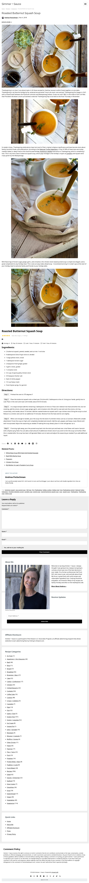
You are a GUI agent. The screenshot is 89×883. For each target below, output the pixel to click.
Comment (5, 509)
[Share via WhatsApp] (26, 443)
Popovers (9, 459)
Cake (8, 678)
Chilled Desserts (12, 688)
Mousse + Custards (13, 736)
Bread (9, 669)
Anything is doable (46, 151)
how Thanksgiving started (67, 490)
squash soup (66, 492)
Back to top (44, 880)
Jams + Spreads (12, 730)
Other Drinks (11, 742)
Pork (8, 755)
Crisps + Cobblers (13, 701)
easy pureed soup (21, 490)
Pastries (9, 749)
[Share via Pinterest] (19, 443)
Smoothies (10, 787)
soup (60, 492)
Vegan (9, 797)
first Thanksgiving (37, 490)
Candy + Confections (13, 682)
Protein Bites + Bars (13, 762)
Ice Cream (10, 723)
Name (4, 531)
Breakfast (10, 672)
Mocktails (10, 733)
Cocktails (10, 691)
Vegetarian (10, 803)
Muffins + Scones (12, 739)
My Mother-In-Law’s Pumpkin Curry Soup (19, 465)
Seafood (9, 781)
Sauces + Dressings (13, 778)
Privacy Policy (11, 834)
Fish (8, 710)
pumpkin (69, 153)
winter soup (8, 493)
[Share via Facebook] (8, 443)
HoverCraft (55, 872)
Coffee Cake (11, 694)
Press (9, 831)
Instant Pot (10, 726)
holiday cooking (47, 490)
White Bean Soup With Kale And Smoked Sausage (22, 453)
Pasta (9, 746)
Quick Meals (11, 768)
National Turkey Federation (49, 149)
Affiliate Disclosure (13, 828)
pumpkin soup (28, 492)
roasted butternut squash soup (50, 492)
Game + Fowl (11, 714)
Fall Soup (28, 490)
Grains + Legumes (13, 720)
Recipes (9, 771)
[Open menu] (85, 4)
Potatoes (10, 758)
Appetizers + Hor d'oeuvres (16, 659)
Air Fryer (10, 656)
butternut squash (10, 490)
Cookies (9, 698)
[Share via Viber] (37, 443)
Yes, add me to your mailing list (14, 547)
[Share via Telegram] (30, 443)
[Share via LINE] (33, 443)
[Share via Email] (23, 443)
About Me (10, 825)
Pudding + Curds (12, 765)
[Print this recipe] (44, 339)
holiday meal (55, 490)
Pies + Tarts (11, 752)
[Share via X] (12, 443)
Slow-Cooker (11, 784)
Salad (9, 774)
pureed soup (36, 492)
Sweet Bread (11, 794)
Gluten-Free (11, 717)
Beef (8, 662)
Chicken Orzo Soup (12, 462)
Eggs (8, 707)
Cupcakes (10, 704)
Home (9, 821)
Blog (8, 665)
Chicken (9, 685)
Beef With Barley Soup (13, 456)
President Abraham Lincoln (16, 492)
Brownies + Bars (12, 675)
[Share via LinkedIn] (15, 443)
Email (4, 539)
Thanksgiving (74, 492)
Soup (8, 791)
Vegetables (10, 800)
